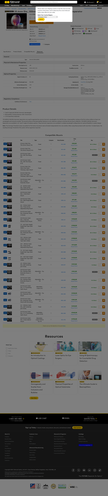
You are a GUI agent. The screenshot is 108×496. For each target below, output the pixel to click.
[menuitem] (8, 5)
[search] (53, 2)
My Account (90, 2)
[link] (99, 1)
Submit (41, 19)
